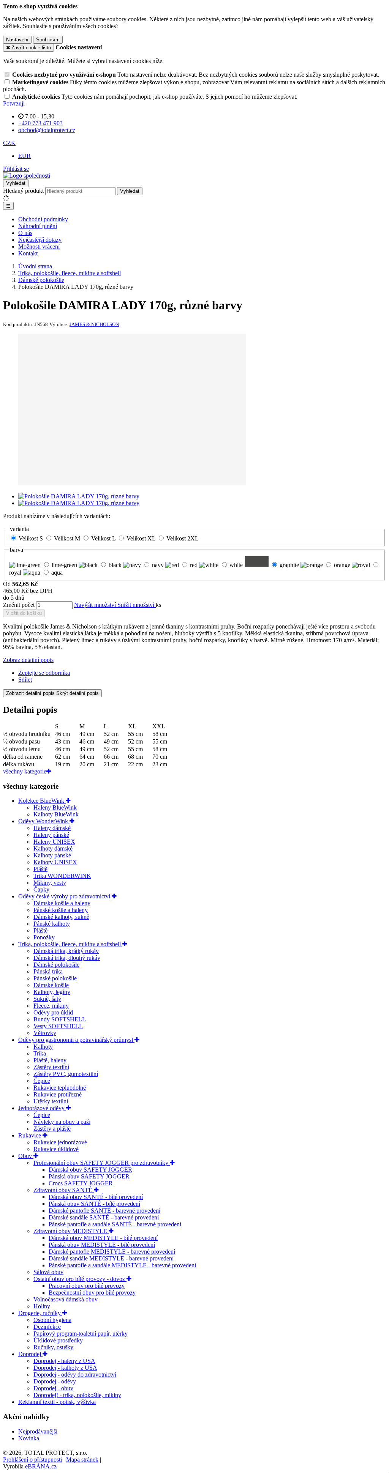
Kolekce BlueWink (42, 800)
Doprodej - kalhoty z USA (65, 1367)
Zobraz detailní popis (28, 660)
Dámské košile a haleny (61, 903)
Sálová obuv (48, 1272)
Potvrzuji (14, 103)
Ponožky (44, 937)
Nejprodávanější (37, 1431)
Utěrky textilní (50, 1101)
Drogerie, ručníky (40, 1313)
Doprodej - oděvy (54, 1381)
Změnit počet (19, 605)
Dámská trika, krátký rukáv (66, 951)
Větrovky (44, 1033)
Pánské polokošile (55, 978)
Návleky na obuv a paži (61, 1122)
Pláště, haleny (49, 1060)
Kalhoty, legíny (51, 992)
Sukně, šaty (47, 999)
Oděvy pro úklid (53, 1012)
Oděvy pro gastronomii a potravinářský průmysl (76, 1040)
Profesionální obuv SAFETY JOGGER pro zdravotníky (101, 1162)
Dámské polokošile (56, 964)
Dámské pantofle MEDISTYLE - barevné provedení (112, 1251)
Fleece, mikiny (51, 1005)
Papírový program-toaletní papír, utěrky (80, 1333)
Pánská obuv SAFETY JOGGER (89, 1176)
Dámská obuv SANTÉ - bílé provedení (96, 1197)
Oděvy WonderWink (44, 821)
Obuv (25, 1156)
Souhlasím (48, 40)
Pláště (40, 869)
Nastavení (17, 40)
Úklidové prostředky (58, 1340)
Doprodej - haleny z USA (64, 1361)
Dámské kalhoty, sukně (61, 917)
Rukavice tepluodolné (59, 1087)
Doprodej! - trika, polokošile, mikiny (77, 1395)
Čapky (41, 889)
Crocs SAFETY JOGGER (81, 1183)
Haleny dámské (52, 828)
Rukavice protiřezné (57, 1094)
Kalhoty (43, 1046)
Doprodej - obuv (53, 1388)
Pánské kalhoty (51, 923)
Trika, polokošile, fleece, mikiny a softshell (70, 944)
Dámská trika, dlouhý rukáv (66, 958)
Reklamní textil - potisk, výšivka (57, 1402)
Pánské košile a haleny (60, 910)
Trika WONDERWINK (62, 876)
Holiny (41, 1306)
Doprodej (30, 1354)
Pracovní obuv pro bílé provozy (87, 1285)
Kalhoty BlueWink (56, 814)
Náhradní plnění (37, 226)
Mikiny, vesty (49, 882)
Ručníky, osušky (53, 1347)
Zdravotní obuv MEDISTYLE (71, 1231)
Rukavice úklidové (56, 1149)
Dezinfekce (47, 1326)
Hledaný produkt (23, 190)
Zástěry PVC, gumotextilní (65, 1074)
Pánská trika (48, 971)
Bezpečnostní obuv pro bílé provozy (92, 1292)
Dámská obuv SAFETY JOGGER (90, 1169)
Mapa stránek (82, 1459)
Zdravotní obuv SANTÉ (63, 1190)
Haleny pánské (51, 835)
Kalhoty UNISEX (55, 862)
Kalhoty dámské (53, 848)
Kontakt (28, 253)
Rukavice (30, 1135)
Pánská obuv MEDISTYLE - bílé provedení (102, 1244)
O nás (25, 233)
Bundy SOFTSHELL (59, 1019)
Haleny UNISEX (54, 841)
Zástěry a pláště (52, 1128)
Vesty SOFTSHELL (58, 1026)
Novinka (28, 1438)
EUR (24, 156)
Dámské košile (51, 985)
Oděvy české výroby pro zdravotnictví (65, 896)
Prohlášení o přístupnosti (32, 1459)
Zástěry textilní (51, 1067)
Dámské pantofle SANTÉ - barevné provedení (104, 1210)
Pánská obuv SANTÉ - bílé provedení (94, 1203)
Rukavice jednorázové (60, 1142)
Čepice (41, 1081)
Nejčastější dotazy (40, 239)
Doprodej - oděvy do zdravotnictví (74, 1374)
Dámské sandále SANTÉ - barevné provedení (104, 1217)
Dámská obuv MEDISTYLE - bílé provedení (103, 1238)
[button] (9, 143)
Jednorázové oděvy (42, 1108)
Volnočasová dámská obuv (65, 1299)
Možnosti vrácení (39, 246)
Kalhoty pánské (52, 855)
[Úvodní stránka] (26, 175)
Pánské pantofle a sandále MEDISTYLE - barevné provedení (122, 1265)
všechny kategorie (24, 771)
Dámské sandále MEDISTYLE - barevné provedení (111, 1258)
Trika (39, 1053)
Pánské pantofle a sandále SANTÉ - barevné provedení (115, 1224)
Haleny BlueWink (55, 807)
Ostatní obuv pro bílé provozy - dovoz (80, 1279)
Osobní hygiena (52, 1320)
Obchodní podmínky (43, 219)
